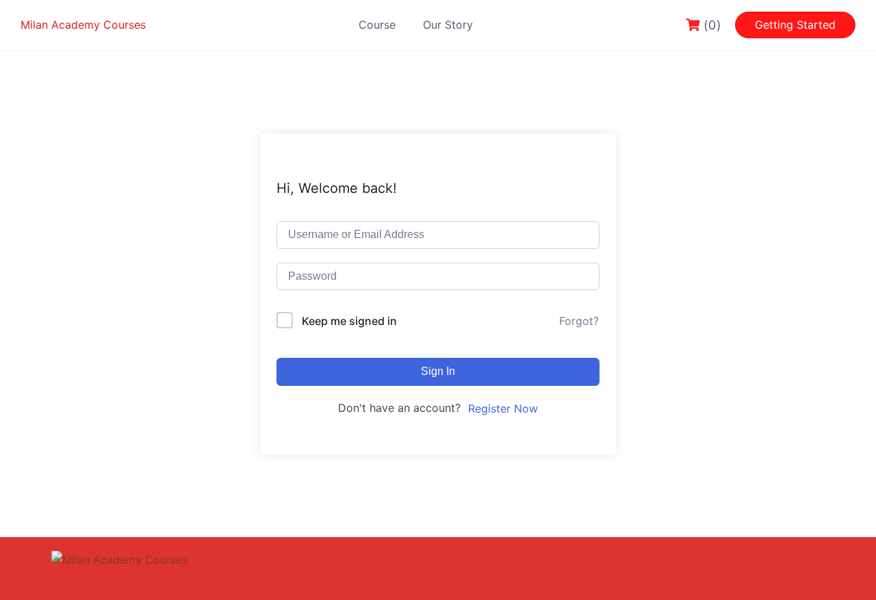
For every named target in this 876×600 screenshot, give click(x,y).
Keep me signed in (349, 321)
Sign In (438, 371)
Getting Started (795, 24)
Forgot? (579, 321)
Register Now (503, 408)
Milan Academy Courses (83, 24)
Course (377, 24)
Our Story (448, 24)
